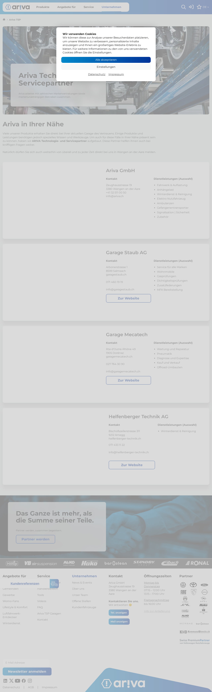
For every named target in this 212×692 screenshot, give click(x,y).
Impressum (116, 74)
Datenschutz (96, 74)
